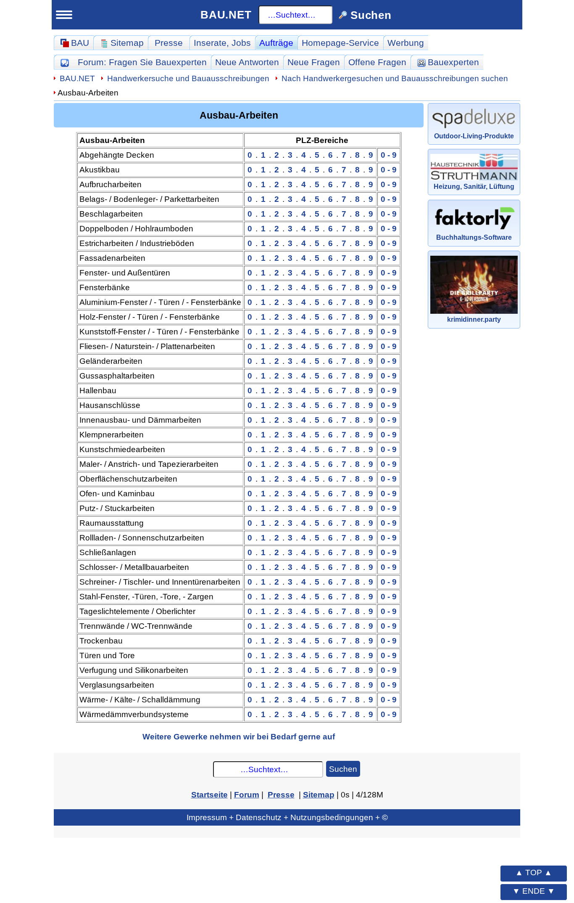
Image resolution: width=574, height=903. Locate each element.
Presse (168, 43)
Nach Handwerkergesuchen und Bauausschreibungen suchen (395, 78)
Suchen (343, 768)
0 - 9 (389, 154)
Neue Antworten (247, 62)
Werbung (405, 43)
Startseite (209, 794)
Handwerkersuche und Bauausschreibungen (188, 78)
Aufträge (276, 43)
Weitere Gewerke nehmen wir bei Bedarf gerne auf (238, 736)
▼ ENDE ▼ (533, 890)
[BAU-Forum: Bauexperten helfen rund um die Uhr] (64, 62)
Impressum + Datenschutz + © (287, 817)
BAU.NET (226, 14)
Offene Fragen (377, 62)
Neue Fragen (313, 62)
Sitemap (318, 794)
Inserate (222, 43)
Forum (142, 62)
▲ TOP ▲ (533, 872)
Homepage (340, 43)
